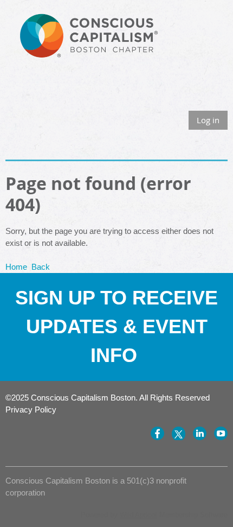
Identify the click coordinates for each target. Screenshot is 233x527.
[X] (178, 433)
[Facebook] (157, 433)
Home (16, 266)
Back (40, 266)
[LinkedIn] (199, 433)
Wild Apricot (138, 515)
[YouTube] (221, 433)
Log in (208, 120)
